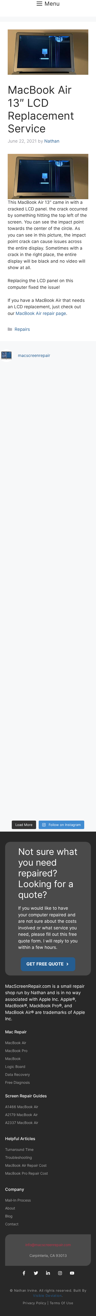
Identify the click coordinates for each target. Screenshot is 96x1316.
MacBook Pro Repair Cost (26, 1173)
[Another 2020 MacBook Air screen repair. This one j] (48, 733)
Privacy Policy (34, 1303)
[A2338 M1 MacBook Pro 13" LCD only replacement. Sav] (48, 508)
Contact (11, 1224)
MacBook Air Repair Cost (26, 1165)
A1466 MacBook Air (21, 1107)
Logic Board (15, 1066)
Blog (9, 1216)
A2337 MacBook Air (21, 1122)
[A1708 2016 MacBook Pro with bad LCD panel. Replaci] (48, 451)
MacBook (13, 1058)
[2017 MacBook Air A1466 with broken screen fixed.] (48, 789)
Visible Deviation (47, 1295)
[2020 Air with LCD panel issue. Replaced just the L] (48, 620)
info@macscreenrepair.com (48, 1245)
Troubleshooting (18, 1157)
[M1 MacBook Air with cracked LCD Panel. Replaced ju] (48, 395)
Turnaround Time (19, 1149)
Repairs (22, 329)
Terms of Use (61, 1303)
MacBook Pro (16, 1050)
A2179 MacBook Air (21, 1114)
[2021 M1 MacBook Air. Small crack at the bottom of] (48, 564)
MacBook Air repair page (41, 313)
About (10, 1208)
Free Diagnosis (17, 1082)
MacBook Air (15, 1043)
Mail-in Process (18, 1200)
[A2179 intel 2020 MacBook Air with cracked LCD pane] (48, 677)
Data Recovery (17, 1074)
